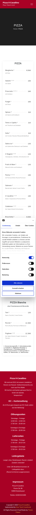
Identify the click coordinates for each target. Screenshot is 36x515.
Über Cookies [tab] (29, 225)
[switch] (31, 263)
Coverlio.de (27, 507)
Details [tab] (18, 225)
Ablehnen (18, 293)
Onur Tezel (19, 507)
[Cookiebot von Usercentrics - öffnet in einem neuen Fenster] (26, 220)
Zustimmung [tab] (6, 225)
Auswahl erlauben (18, 288)
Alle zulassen (18, 283)
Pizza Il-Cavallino (11, 2)
